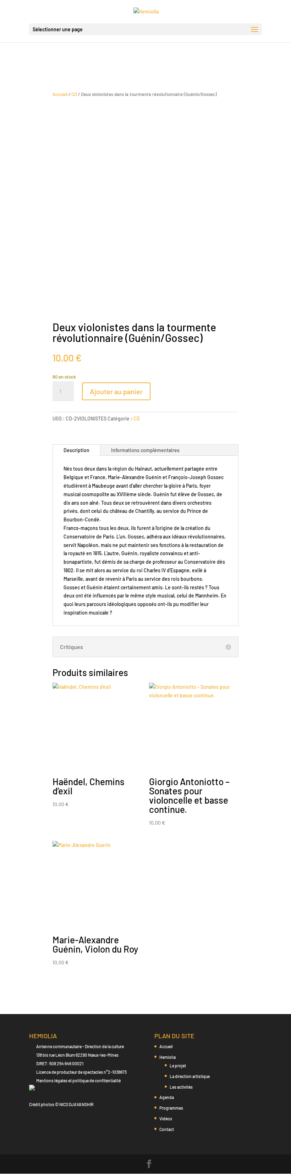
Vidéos (165, 1118)
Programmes (171, 1107)
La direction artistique (190, 1076)
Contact (166, 1129)
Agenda (166, 1097)
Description (76, 450)
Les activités (181, 1086)
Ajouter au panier (116, 391)
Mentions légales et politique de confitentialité (78, 1080)
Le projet (178, 1065)
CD (74, 94)
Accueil (60, 94)
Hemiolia (167, 1057)
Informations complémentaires (145, 450)
